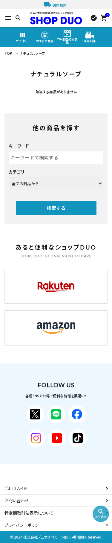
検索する (56, 208)
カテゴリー (19, 172)
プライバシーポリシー (23, 525)
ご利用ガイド (15, 488)
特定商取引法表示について (28, 513)
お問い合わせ (16, 501)
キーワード (19, 146)
